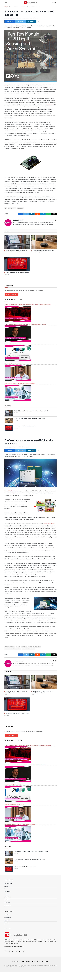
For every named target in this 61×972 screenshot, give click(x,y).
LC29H (13, 493)
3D (6, 208)
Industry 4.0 (7, 902)
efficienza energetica (10, 646)
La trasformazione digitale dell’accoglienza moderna (17, 272)
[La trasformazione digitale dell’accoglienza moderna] (17, 264)
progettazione (50, 104)
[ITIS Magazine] (30, 2)
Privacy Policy (7, 920)
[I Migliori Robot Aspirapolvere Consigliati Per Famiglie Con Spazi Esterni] (44, 242)
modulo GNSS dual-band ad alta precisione (31, 646)
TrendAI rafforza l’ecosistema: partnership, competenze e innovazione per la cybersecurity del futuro (28, 304)
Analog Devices (8, 85)
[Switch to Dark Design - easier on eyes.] (53, 2)
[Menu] (6, 2)
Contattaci (6, 914)
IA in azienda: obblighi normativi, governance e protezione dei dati (20, 383)
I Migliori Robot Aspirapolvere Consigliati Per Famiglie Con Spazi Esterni (43, 251)
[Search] (55, 2)
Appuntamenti (7, 905)
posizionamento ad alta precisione (13, 648)
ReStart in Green (8, 883)
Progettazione (7, 891)
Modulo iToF (20, 208)
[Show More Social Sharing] (38, 21)
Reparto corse (7, 897)
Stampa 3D (6, 886)
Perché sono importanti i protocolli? (13, 344)
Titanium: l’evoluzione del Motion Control (14, 363)
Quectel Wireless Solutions (11, 491)
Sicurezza (6, 894)
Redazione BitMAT (10, 18)
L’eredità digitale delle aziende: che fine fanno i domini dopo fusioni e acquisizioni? (16, 251)
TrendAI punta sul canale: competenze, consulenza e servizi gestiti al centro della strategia (25, 324)
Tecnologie (6, 899)
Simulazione (7, 889)
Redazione (6, 922)
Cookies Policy (7, 917)
